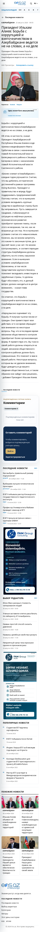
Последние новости (10, 903)
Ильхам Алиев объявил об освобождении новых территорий (9, 822)
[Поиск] (31, 3)
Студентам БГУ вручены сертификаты (17, 728)
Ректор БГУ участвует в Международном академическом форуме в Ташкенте (21, 775)
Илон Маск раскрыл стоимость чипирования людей (17, 604)
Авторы (4, 913)
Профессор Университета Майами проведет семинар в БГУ (18, 508)
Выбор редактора (9, 906)
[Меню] (3, 3)
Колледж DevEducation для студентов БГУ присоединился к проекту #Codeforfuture (20, 761)
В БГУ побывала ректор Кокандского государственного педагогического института (19, 497)
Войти (11, 451)
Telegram (19, 104)
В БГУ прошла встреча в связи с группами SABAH (17, 519)
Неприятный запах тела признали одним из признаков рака (18, 644)
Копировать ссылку (24, 65)
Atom (8, 921)
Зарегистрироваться (15, 457)
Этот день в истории (10, 917)
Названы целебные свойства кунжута (20, 634)
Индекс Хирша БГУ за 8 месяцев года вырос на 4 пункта (20, 748)
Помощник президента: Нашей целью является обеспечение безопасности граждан (9, 865)
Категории (6, 910)
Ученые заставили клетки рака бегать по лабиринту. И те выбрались (20, 614)
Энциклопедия (9, 10)
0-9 (20, 10)
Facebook (12, 104)
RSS (3, 921)
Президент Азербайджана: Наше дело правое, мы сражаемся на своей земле (28, 863)
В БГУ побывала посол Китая (19, 739)
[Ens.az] (20, 3)
